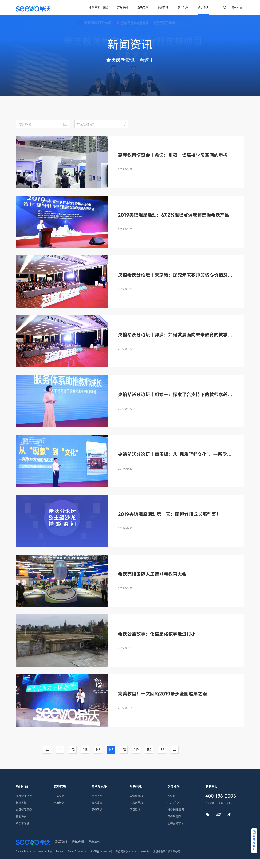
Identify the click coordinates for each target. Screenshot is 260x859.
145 (85, 750)
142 (72, 750)
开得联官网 (174, 816)
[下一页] (177, 750)
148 (123, 750)
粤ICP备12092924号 (101, 851)
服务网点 (97, 809)
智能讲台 (21, 816)
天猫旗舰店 (136, 796)
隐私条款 (95, 842)
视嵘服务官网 (175, 823)
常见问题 (97, 796)
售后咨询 (253, 793)
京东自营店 (136, 802)
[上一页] (49, 750)
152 (149, 750)
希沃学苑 (59, 796)
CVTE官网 (173, 802)
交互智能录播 (24, 809)
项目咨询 (135, 809)
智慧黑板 (21, 802)
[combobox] (200, 741)
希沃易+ (172, 796)
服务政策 (97, 802)
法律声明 (78, 842)
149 (136, 750)
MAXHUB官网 (175, 809)
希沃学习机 (22, 823)
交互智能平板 (24, 796)
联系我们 (61, 842)
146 (98, 750)
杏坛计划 (59, 802)
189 (161, 750)
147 (111, 750)
